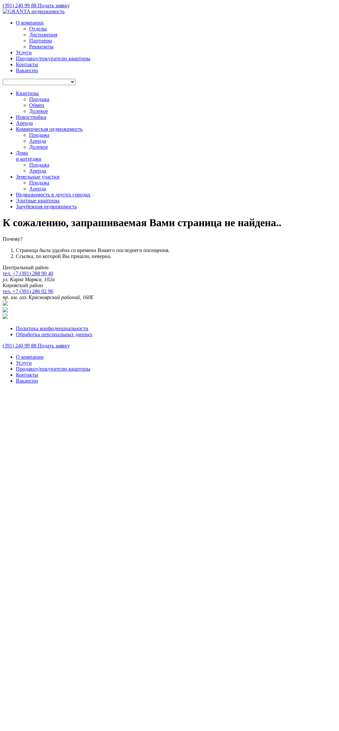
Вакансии (27, 70)
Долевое (38, 111)
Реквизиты (41, 46)
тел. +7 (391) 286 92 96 (28, 291)
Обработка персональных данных (54, 334)
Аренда (37, 141)
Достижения (43, 34)
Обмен (36, 105)
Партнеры (40, 40)
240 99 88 (20, 5)
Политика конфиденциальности (52, 328)
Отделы (38, 28)
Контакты (27, 64)
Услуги (24, 52)
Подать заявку (54, 5)
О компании (30, 23)
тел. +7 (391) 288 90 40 (28, 273)
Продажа (39, 99)
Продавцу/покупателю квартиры (53, 58)
